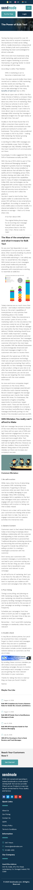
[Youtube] (20, 796)
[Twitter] (7, 796)
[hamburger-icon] (29, 8)
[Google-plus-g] (16, 796)
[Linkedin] (11, 796)
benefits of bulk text (8, 91)
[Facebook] (3, 796)
